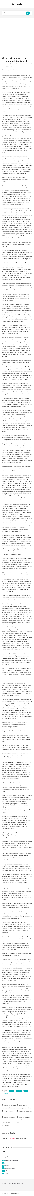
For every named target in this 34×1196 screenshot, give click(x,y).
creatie (11, 1090)
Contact (4, 1183)
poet (26, 1090)
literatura (19, 1090)
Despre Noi (20, 1183)
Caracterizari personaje (11, 1160)
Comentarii (8, 1163)
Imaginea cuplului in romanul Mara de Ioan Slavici (23, 1120)
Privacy (14, 1183)
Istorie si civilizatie (10, 1168)
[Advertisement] (17, 36)
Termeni (9, 1183)
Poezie (6, 1093)
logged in (12, 1138)
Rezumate (7, 1173)
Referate (17, 4)
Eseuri (7, 1165)
